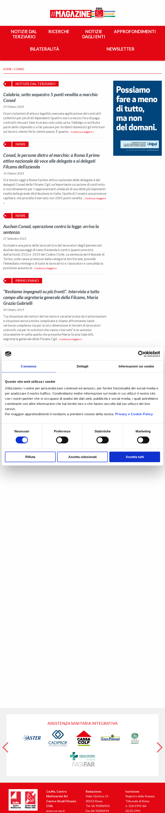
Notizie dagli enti (93, 34)
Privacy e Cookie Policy (134, 414)
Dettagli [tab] (83, 366)
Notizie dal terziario (24, 34)
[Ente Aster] (32, 738)
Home (7, 69)
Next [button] (159, 745)
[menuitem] (23, 34)
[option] (82, 745)
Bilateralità (44, 48)
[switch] (62, 440)
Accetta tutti (135, 457)
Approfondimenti (135, 31)
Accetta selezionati (82, 457)
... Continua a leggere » (81, 131)
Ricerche (58, 31)
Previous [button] (5, 745)
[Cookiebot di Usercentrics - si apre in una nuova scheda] (141, 354)
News (20, 144)
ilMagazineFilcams (82, 12)
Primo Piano (27, 280)
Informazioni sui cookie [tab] (136, 366)
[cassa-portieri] (110, 738)
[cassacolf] (84, 738)
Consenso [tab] (28, 366)
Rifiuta (30, 457)
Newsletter (120, 48)
